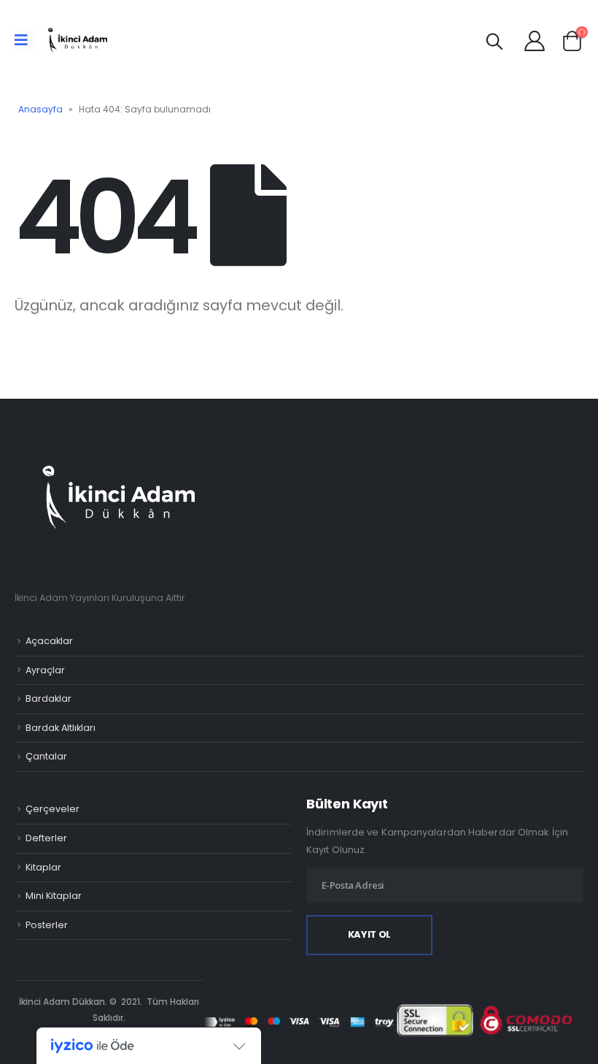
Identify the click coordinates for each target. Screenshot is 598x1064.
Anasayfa (40, 109)
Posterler (47, 925)
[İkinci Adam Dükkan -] (77, 40)
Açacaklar (49, 641)
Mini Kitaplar (54, 895)
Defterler (46, 838)
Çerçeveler (52, 809)
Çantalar (46, 756)
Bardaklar (48, 698)
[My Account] (534, 40)
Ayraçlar (45, 670)
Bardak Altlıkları (61, 728)
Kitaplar (43, 867)
